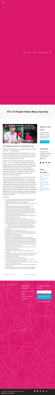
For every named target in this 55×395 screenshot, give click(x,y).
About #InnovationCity (27, 291)
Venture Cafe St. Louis (8, 162)
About (29, 52)
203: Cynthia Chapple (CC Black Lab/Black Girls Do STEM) (45, 189)
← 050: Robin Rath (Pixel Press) (9, 274)
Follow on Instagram (27, 296)
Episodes (35, 52)
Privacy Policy (25, 298)
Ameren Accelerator (21, 233)
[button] (50, 52)
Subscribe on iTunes (43, 52)
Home (25, 52)
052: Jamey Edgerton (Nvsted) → (30, 274)
